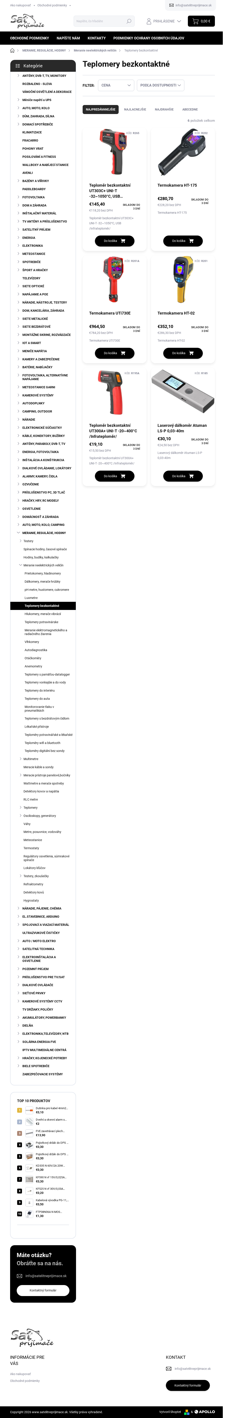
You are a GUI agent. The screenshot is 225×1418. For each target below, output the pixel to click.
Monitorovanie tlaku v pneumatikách (39, 708)
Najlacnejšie (135, 109)
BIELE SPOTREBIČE (35, 1066)
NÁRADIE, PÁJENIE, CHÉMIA (41, 908)
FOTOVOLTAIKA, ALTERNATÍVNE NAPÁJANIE (45, 377)
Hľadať (129, 21)
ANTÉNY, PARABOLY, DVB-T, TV (43, 444)
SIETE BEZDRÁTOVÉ (36, 326)
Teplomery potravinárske (41, 622)
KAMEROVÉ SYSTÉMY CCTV (42, 1001)
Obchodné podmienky (52, 5)
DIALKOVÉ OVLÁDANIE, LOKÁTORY (46, 468)
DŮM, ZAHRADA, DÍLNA (38, 116)
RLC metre (31, 799)
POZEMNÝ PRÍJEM (35, 969)
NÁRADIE (28, 419)
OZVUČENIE (30, 484)
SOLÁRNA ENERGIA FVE (39, 1042)
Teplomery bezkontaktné (42, 606)
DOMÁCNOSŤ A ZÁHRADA (40, 517)
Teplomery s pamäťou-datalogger (47, 674)
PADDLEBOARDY (34, 189)
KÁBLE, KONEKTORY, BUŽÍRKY (43, 436)
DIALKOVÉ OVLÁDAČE (37, 985)
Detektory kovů (34, 892)
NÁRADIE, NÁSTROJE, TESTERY (44, 302)
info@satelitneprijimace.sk (46, 1276)
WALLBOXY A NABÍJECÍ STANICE (45, 165)
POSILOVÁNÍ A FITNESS (39, 156)
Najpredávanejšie (100, 109)
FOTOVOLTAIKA (33, 197)
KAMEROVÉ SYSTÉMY (38, 395)
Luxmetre (31, 598)
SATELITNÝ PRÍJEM (36, 229)
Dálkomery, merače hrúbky (42, 581)
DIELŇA (27, 1025)
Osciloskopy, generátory (40, 816)
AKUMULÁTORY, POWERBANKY (44, 1017)
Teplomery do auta (37, 698)
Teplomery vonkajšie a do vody (45, 682)
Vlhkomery (32, 642)
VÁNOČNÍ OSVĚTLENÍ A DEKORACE (47, 92)
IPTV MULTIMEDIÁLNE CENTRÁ (44, 1050)
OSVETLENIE (31, 508)
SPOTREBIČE (31, 262)
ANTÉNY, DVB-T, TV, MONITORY (44, 75)
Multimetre (31, 759)
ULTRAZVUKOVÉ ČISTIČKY (41, 933)
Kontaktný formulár (43, 1290)
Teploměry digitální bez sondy (45, 751)
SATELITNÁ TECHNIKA (38, 949)
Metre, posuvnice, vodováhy (42, 832)
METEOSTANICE (33, 254)
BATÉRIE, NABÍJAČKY (37, 367)
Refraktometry (33, 884)
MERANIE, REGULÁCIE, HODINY (44, 533)
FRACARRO (30, 140)
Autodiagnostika (36, 650)
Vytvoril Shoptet (170, 1412)
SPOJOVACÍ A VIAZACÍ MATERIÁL (45, 924)
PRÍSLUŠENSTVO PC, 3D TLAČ (43, 492)
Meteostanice (33, 840)
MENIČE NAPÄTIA (34, 351)
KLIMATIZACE (32, 132)
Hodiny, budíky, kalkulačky (41, 557)
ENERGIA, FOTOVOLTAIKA (40, 452)
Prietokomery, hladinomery (43, 573)
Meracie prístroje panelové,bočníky (47, 775)
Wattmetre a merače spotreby (44, 783)
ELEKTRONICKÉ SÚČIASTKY (42, 427)
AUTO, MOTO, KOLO (36, 108)
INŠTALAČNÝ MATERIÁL (39, 213)
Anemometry (33, 666)
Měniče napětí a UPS (36, 100)
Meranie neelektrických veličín (44, 565)
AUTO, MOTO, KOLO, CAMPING (43, 525)
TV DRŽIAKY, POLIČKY (37, 1009)
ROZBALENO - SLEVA (37, 84)
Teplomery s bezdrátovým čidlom (47, 718)
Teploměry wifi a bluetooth (42, 743)
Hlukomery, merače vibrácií (43, 614)
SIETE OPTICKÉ (33, 286)
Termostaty (31, 848)
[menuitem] (31, 38)
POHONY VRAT (33, 148)
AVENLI (27, 173)
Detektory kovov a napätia (41, 791)
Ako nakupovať (20, 5)
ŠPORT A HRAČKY (35, 270)
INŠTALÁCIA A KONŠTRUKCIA (43, 460)
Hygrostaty (31, 900)
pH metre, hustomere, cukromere (47, 589)
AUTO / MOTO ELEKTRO (39, 941)
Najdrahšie (164, 109)
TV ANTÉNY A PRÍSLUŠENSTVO (44, 221)
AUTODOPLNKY (33, 403)
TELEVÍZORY (31, 278)
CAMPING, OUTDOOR (37, 411)
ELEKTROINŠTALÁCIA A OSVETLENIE (39, 959)
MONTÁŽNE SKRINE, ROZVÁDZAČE (46, 335)
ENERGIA (28, 237)
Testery (28, 541)
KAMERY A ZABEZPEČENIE (41, 359)
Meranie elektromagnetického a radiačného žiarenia (46, 632)
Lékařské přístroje (37, 726)
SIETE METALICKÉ (35, 318)
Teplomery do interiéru (40, 690)
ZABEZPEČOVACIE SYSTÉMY (42, 1074)
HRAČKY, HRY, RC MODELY (40, 500)
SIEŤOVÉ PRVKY (33, 993)
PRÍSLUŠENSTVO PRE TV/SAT (43, 977)
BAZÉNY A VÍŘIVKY (35, 181)
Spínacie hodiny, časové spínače (45, 549)
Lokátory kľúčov (34, 868)
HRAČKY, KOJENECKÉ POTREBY (44, 1058)
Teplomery (31, 807)
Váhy (27, 824)
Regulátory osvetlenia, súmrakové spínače (46, 858)
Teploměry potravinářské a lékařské (49, 735)
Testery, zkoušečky (36, 876)
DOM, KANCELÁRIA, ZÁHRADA (43, 310)
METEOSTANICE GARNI (38, 387)
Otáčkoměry (33, 658)
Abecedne (190, 109)
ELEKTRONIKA (32, 245)
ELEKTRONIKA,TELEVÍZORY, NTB (45, 1033)
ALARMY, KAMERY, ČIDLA (39, 476)
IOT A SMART (31, 343)
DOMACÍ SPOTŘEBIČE (37, 124)
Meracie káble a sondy (39, 767)
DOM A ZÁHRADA (34, 205)
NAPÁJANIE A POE (35, 294)
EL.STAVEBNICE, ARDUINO (40, 916)
